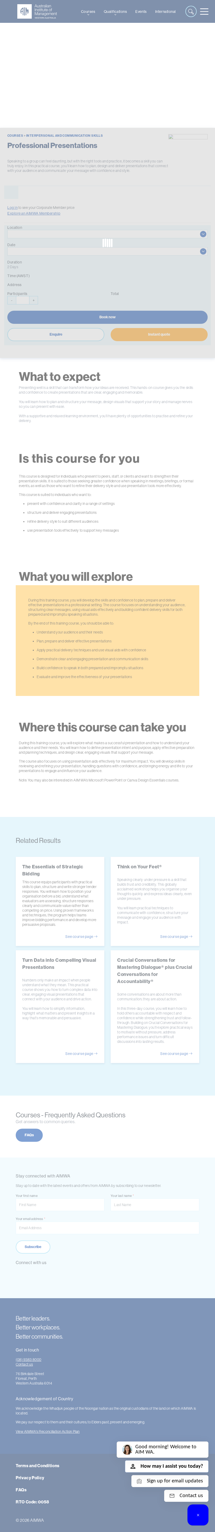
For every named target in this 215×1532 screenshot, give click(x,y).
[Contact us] (197, 1514)
